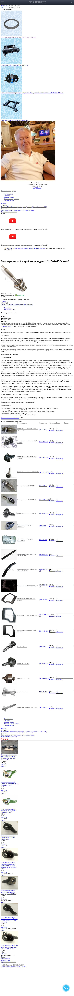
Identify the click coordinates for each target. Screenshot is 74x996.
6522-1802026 (43, 414)
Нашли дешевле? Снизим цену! (23, 277)
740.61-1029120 (44, 650)
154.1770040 (43, 402)
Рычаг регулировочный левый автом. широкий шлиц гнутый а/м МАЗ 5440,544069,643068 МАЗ (8, 837)
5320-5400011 (43, 572)
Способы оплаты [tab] (9, 281)
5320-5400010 (43, 603)
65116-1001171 (43, 527)
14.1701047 (42, 619)
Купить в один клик (7, 277)
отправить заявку (6, 298)
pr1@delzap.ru (37, 160)
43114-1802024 (43, 636)
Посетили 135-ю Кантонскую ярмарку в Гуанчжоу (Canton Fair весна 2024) (24, 179)
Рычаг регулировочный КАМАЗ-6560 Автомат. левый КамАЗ (8, 809)
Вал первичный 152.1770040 (25, 458)
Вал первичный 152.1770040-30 (26, 472)
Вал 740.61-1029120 (23, 650)
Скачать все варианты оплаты (10, 390)
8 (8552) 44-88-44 (14, 8)
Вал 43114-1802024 (23, 636)
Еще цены (52, 402)
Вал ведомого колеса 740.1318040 (27, 680)
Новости (3, 176)
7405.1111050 (43, 664)
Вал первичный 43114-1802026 (26, 486)
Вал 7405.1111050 (22, 664)
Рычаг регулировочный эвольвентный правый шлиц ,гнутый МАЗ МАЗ (8, 864)
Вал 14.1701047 (22, 619)
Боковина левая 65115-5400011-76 (27, 558)
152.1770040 (43, 458)
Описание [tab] (7, 280)
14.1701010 (42, 498)
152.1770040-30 (44, 472)
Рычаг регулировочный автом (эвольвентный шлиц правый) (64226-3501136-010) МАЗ (9, 892)
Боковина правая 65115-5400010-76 (28, 587)
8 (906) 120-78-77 (14, 6)
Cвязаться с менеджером (8, 163)
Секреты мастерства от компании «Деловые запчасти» (17, 182)
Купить (3, 738)
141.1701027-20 (44, 445)
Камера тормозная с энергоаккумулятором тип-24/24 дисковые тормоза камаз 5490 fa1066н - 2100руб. (32, 65)
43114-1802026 (43, 486)
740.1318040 (43, 680)
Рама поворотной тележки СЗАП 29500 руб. (14, 93)
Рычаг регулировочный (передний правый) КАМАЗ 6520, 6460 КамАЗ (9, 755)
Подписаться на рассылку (9, 184)
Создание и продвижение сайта (10, 939)
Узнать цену (4, 273)
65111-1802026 (43, 430)
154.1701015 (43, 512)
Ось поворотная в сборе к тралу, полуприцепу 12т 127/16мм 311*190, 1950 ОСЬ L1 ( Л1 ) (9, 729)
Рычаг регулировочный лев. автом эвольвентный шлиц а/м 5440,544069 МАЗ (9, 919)
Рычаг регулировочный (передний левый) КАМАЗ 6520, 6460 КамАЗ (9, 783)
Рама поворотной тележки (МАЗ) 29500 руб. (14, 37)
